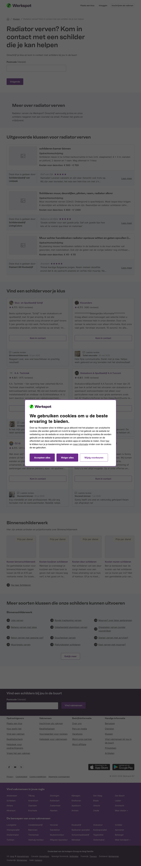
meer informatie (80, 444)
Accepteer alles (42, 457)
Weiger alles (67, 457)
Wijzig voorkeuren (93, 457)
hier (107, 440)
